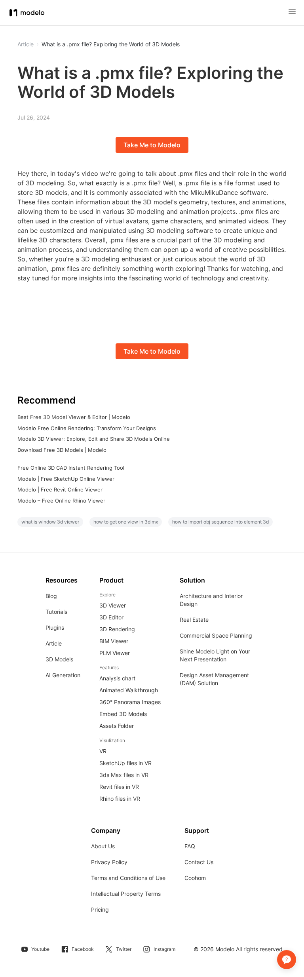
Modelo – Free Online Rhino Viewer (61, 500)
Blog (51, 595)
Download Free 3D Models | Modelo (61, 450)
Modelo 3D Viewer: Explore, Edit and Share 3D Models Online (93, 439)
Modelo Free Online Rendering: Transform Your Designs (86, 428)
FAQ (189, 846)
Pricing (100, 909)
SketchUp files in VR (125, 763)
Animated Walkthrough (128, 690)
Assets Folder (116, 725)
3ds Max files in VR (123, 774)
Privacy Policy (109, 862)
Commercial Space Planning (216, 635)
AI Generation (63, 675)
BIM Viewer (113, 641)
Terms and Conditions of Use (128, 877)
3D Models (59, 659)
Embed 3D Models (123, 713)
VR (102, 751)
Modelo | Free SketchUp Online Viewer (65, 479)
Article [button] (25, 44)
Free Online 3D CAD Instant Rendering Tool (70, 468)
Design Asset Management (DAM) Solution (214, 679)
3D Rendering (117, 629)
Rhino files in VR (119, 798)
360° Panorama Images (130, 702)
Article (54, 643)
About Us (103, 846)
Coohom (195, 877)
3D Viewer (112, 605)
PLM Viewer (114, 652)
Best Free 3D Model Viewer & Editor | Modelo (73, 417)
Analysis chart (117, 678)
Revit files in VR (119, 786)
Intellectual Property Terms (126, 893)
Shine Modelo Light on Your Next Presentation (215, 655)
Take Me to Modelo (152, 145)
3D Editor (111, 617)
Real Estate (194, 619)
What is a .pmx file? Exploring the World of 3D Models (111, 44)
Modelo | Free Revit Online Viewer (60, 489)
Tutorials (56, 611)
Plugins (55, 627)
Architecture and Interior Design (211, 599)
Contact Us (198, 862)
